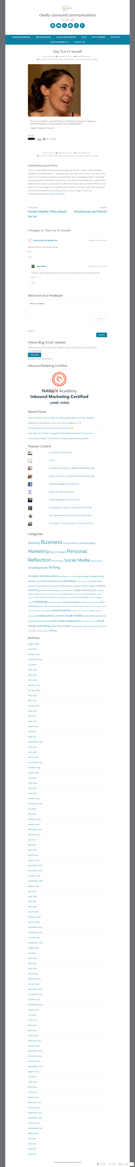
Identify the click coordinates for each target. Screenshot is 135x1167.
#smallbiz (33, 576)
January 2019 (34, 798)
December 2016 (35, 865)
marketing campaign (54, 602)
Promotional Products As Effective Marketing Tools (71, 468)
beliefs (50, 59)
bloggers (86, 576)
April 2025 (32, 680)
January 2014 (34, 1046)
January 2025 (34, 685)
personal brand (66, 606)
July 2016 (32, 891)
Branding (34, 543)
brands (60, 581)
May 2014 (32, 1025)
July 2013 (32, 1077)
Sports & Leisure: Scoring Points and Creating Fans (72, 476)
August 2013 (33, 1071)
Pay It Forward (58, 552)
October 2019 (34, 767)
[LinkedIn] (52, 25)
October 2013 (34, 1061)
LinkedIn (30, 602)
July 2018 (32, 809)
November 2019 (35, 762)
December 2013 (35, 1051)
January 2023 (34, 706)
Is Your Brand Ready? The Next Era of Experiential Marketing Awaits (58, 438)
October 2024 (34, 690)
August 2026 (33, 644)
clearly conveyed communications (67, 15)
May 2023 (32, 701)
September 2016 (35, 881)
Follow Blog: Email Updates (47, 342)
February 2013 (34, 1102)
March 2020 (33, 757)
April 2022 (32, 721)
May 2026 (32, 649)
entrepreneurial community (53, 594)
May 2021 (32, 731)
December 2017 (35, 829)
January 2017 (33, 860)
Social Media (77, 560)
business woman (34, 586)
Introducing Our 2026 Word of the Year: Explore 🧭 (50, 428)
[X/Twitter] (82, 25)
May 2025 (32, 675)
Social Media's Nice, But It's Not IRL (65, 500)
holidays (70, 597)
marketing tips (84, 602)
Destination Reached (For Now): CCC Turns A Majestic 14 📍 (54, 423)
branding (52, 581)
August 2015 (33, 948)
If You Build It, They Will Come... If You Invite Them (71, 523)
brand (44, 581)
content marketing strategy (49, 590)
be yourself (43, 59)
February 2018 (34, 819)
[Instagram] (64, 25)
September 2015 (35, 943)
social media (73, 615)
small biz (48, 611)
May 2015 (32, 963)
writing (53, 630)
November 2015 (35, 932)
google (47, 597)
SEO (43, 611)
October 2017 (34, 834)
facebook (92, 594)
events (85, 594)
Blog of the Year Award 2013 (61, 492)
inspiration (92, 597)
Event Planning (70, 543)
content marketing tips (66, 590)
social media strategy (60, 626)
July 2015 (32, 953)
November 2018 (35, 803)
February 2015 (34, 979)
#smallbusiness (49, 576)
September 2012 (35, 1128)
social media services (66, 37)
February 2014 (34, 1041)
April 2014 (32, 1030)
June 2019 (32, 783)
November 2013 (35, 1056)
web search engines (42, 631)
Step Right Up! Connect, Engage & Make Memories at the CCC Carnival (60, 433)
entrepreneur (39, 594)
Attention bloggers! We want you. (64, 484)
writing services (43, 37)
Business (51, 542)
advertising (62, 576)
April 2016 (32, 907)
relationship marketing (95, 606)
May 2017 (32, 845)
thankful (99, 626)
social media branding (38, 621)
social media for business (88, 621)
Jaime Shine (49, 56)
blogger (79, 576)
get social (40, 597)
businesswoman (96, 581)
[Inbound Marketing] (59, 388)
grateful (52, 597)
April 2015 (32, 968)
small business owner (50, 615)
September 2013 (35, 1066)
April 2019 (32, 793)
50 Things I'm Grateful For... (61, 452)
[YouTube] (58, 25)
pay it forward (98, 37)
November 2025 (35, 659)
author (69, 576)
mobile (92, 602)
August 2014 (33, 1010)
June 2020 (32, 747)
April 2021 (32, 737)
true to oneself (77, 59)
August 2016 (33, 886)
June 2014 (32, 1020)
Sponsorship (96, 561)
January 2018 (34, 824)
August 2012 (33, 1133)
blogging (94, 576)
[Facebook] (70, 25)
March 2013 (33, 1097)
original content (43, 606)
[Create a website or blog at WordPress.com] (80, 1162)
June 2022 (32, 711)
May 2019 (32, 788)
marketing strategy (71, 602)
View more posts (57, 194)
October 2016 (34, 876)
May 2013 (32, 1087)
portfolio (115, 37)
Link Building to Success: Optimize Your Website (70, 507)
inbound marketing (80, 597)
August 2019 (33, 773)
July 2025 (32, 664)
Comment (99, 319)
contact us (79, 42)
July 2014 (32, 1015)
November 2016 (35, 871)
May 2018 (32, 814)
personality (67, 59)
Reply (30, 257)
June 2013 (32, 1082)
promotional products (78, 606)
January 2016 (34, 922)
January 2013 (33, 1107)
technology (92, 626)
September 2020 (35, 742)
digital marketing (83, 590)
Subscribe (34, 355)
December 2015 (35, 927)
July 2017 (32, 840)
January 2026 (34, 654)
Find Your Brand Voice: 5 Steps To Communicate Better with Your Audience (61, 418)
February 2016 (34, 917)
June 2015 (32, 958)
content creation (88, 586)
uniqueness (88, 59)
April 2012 (32, 1154)
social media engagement (64, 620)
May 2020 (32, 752)
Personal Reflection (83, 56)
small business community (80, 611)
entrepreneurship (67, 594)
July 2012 (32, 1138)
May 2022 (32, 716)
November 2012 (35, 1118)
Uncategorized (37, 567)
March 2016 (33, 912)
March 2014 (33, 1035)
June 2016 (32, 896)
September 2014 (35, 1004)
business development (82, 581)
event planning (78, 594)
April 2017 (32, 850)
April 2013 (32, 1092)
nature (96, 602)
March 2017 (33, 855)
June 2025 (32, 670)
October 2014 (34, 999)
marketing (40, 601)
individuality (58, 59)
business (70, 581)
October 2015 (34, 937)
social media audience (93, 615)
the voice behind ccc (59, 42)
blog (84, 37)
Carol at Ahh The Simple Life (45, 240)
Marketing (38, 551)
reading (86, 606)
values (95, 59)
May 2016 (32, 901)
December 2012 (35, 1113)
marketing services (21, 37)
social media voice (79, 626)
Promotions (57, 561)
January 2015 (33, 984)
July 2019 (32, 778)
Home (51, 460)
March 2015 (33, 974)
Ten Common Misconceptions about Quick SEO (70, 515)
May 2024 (32, 695)
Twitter (33, 631)
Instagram (99, 597)
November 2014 (35, 994)
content (77, 586)
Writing (54, 567)
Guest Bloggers (87, 543)
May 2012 (32, 1149)
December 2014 (35, 989)
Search (31, 331)
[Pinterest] (76, 25)
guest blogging (61, 597)
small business (61, 610)
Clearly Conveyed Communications (57, 586)
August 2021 (33, 726)
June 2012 (32, 1144)
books (37, 581)
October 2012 (34, 1123)
